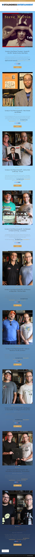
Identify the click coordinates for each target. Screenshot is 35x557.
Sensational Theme (30, 555)
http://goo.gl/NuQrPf (26, 419)
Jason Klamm (20, 473)
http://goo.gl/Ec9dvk (27, 179)
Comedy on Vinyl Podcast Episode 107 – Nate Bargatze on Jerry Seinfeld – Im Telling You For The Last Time (17, 408)
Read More (17, 67)
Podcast (18, 108)
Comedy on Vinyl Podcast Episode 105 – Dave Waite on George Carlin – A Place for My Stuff (17, 529)
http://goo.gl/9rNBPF (26, 239)
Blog (13, 405)
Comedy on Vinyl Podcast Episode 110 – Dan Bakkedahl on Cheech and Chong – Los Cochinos (17, 229)
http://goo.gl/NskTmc (12, 121)
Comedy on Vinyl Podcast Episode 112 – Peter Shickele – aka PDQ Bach (17, 111)
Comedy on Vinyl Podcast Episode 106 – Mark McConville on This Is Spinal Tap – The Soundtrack (17, 470)
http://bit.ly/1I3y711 (21, 60)
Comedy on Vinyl (17, 114)
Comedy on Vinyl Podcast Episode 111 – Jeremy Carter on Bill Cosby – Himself (17, 170)
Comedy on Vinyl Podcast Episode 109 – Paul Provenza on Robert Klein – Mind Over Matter (17, 290)
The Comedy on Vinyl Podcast (21, 121)
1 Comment (15, 473)
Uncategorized (20, 405)
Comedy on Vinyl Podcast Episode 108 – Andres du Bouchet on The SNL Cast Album (17, 349)
